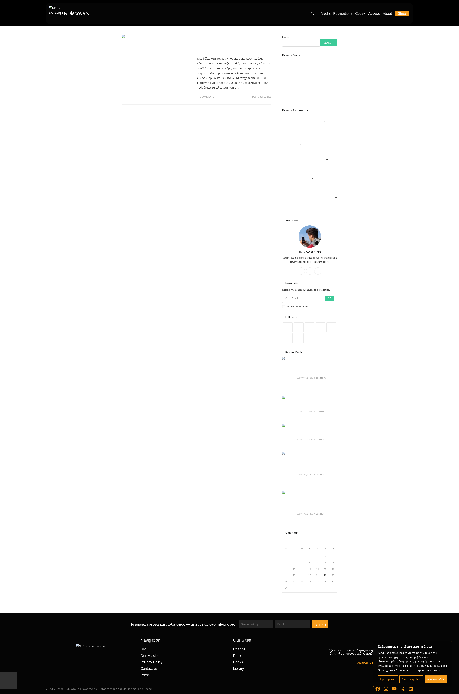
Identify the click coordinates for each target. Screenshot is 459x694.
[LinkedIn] (320, 327)
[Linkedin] (410, 688)
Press (145, 675)
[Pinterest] (331, 327)
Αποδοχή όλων (435, 679)
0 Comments (207, 96)
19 (302, 575)
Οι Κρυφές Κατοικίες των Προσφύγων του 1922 (222, 46)
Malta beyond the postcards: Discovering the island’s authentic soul (316, 506)
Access (374, 13)
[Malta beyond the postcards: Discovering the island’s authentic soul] (288, 507)
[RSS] (309, 338)
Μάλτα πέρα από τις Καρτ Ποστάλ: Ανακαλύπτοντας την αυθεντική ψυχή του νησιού (308, 125)
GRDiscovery (74, 13)
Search (286, 37)
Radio (237, 656)
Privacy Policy (151, 662)
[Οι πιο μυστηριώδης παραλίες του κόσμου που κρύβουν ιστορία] (288, 373)
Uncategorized (207, 37)
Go (330, 298)
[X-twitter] (402, 688)
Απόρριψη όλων (411, 679)
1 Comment (320, 474)
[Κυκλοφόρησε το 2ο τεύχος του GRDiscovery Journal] (288, 407)
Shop (402, 13)
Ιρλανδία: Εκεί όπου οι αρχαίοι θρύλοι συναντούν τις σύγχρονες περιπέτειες (308, 182)
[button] (312, 13)
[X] (301, 271)
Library (238, 669)
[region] (412, 664)
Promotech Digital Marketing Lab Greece (125, 689)
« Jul (284, 594)
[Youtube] (299, 338)
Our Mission (150, 656)
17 (286, 575)
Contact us (149, 669)
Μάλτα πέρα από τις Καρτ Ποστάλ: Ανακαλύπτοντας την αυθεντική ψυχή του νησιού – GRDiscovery (309, 140)
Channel (239, 649)
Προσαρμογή (388, 679)
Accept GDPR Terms (297, 306)
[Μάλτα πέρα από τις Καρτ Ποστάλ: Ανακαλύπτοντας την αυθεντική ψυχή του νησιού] (288, 468)
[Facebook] (309, 271)
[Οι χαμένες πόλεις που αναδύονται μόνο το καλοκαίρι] (288, 435)
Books (238, 662)
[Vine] (288, 338)
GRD (144, 649)
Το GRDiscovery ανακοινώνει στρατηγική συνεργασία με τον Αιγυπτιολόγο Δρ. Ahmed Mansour (306, 206)
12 (302, 568)
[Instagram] (317, 271)
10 (286, 568)
